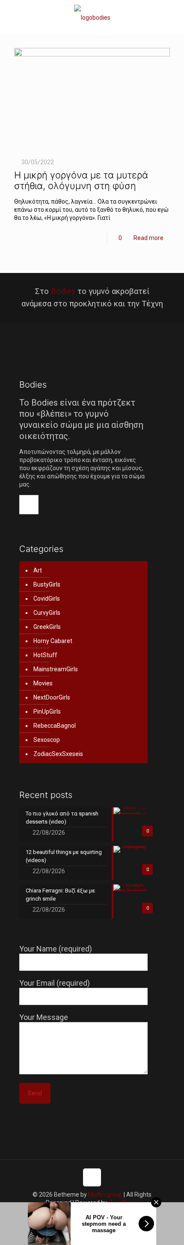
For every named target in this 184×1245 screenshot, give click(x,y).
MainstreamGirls (55, 669)
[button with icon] (29, 504)
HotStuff (45, 655)
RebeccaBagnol (54, 725)
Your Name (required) (55, 948)
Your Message (43, 1017)
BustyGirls (46, 584)
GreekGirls (47, 626)
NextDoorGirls (51, 697)
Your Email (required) (54, 982)
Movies (43, 683)
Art (37, 570)
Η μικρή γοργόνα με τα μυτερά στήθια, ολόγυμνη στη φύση (81, 180)
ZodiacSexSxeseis (58, 753)
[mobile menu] (172, 17)
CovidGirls (46, 598)
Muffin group (105, 1194)
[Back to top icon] (92, 1177)
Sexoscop (46, 739)
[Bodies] (92, 17)
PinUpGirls (47, 711)
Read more (148, 237)
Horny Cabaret (52, 640)
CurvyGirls (46, 612)
